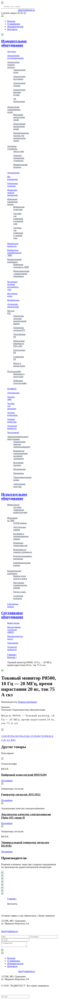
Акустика (11, 51)
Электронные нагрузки (19, 485)
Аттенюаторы (13, 172)
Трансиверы (12, 643)
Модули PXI (10, 312)
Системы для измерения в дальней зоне (18, 233)
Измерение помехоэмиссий (20, 544)
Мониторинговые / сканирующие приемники (21, 273)
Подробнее (7, 780)
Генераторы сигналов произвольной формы (19, 320)
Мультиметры (19, 469)
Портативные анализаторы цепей (19, 126)
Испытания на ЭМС (12, 519)
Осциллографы (14, 371)
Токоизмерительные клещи (22, 478)
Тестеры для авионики (11, 406)
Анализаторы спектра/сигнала (13, 64)
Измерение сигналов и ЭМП (21, 265)
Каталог (11, 21)
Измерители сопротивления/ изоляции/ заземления (20, 455)
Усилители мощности (12, 427)
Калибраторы (13, 300)
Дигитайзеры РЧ (19, 335)
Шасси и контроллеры (19, 364)
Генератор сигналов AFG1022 (21, 794)
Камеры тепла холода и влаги (20, 577)
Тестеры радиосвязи (12, 413)
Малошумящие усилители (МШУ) (14, 629)
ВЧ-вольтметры (12, 178)
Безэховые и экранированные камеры (20, 536)
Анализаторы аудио (19, 71)
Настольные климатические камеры (20, 585)
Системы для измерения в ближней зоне (18, 218)
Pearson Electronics (27, 702)
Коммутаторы (13, 623)
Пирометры (18, 473)
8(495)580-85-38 (9, 10)
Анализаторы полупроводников (15, 56)
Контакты (12, 29)
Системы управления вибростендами (20, 510)
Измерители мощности (12, 244)
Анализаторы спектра (19, 84)
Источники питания (18, 463)
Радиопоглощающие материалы (22, 557)
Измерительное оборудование (14, 43)
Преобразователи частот (15, 637)
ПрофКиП (11, 388)
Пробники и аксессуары (19, 375)
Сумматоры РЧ (18, 357)
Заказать (5, 707)
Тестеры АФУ (11, 398)
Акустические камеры (19, 528)
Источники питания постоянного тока (13, 286)
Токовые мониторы (11, 420)
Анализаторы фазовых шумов (19, 92)
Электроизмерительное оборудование (17, 437)
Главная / (12, 654)
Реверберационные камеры (22, 564)
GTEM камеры (20, 523)
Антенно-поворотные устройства (18, 158)
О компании (13, 24)
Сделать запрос (9, 13)
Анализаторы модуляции (19, 77)
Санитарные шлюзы (12, 605)
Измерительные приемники (14, 260)
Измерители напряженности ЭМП (14, 252)
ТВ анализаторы (19, 100)
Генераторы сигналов (12, 184)
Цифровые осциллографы (19, 381)
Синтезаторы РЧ (19, 351)
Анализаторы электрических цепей (14, 109)
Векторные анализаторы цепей (19, 117)
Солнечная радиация (18, 597)
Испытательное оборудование (14, 496)
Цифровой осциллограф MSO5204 (24, 774)
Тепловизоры (13, 393)
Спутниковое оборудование (12, 615)
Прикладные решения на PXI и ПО (19, 343)
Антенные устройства (12, 147)
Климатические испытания (14, 572)
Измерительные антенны (20, 165)
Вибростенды (13, 504)
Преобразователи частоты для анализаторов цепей (21, 137)
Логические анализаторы (13, 305)
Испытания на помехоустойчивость (22, 550)
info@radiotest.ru (26, 10)
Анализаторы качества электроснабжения (21, 444)
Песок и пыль (19, 592)
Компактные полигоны (19, 208)
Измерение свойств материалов (12, 192)
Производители (15, 26)
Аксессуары (18, 151)
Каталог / (12, 657)
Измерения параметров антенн (12, 201)
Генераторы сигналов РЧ (19, 328)
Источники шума (12, 294)
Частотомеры (13, 432)
